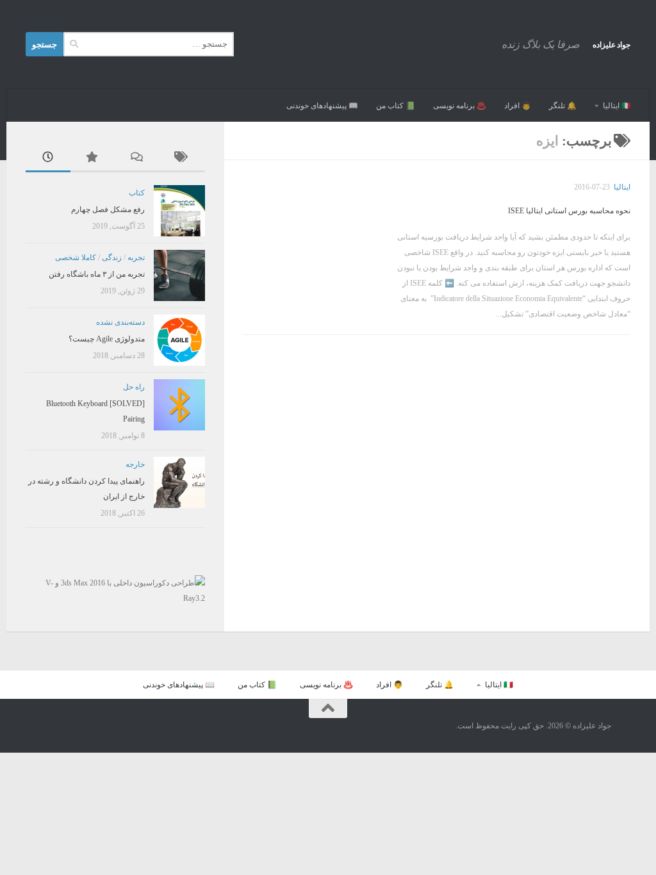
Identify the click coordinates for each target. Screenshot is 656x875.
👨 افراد (517, 105)
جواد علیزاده (612, 44)
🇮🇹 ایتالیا (617, 105)
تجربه (136, 257)
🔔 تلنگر (563, 105)
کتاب (137, 192)
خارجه (135, 464)
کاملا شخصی (75, 257)
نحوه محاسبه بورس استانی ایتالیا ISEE (569, 210)
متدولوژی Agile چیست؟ (107, 338)
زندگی (112, 257)
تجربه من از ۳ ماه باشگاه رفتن (97, 274)
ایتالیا (622, 187)
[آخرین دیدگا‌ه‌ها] (137, 158)
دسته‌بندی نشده (120, 322)
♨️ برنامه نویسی (459, 105)
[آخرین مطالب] (48, 158)
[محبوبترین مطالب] (92, 158)
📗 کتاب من (395, 105)
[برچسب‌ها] (182, 158)
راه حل (134, 386)
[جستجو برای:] (148, 44)
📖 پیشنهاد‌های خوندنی (322, 105)
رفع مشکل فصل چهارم (108, 209)
